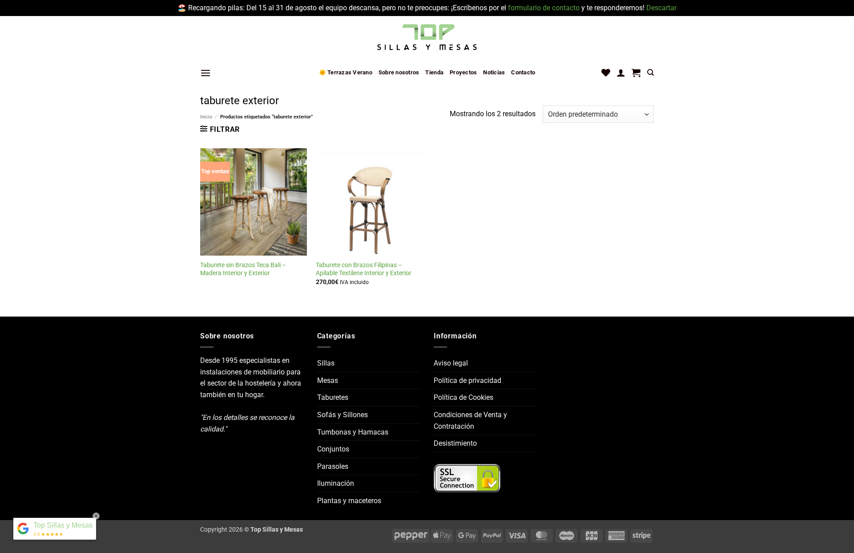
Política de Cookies (463, 397)
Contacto (523, 72)
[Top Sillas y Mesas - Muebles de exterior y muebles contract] (427, 37)
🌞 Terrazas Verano (345, 72)
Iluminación (335, 483)
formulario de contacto (544, 8)
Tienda (434, 72)
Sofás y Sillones (342, 415)
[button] (205, 73)
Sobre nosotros (399, 72)
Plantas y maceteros (349, 500)
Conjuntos (333, 449)
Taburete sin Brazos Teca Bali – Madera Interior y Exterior (243, 269)
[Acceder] (620, 72)
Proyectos (463, 72)
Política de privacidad (467, 380)
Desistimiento (455, 443)
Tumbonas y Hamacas (352, 432)
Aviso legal (451, 363)
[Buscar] (650, 72)
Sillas (325, 363)
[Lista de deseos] (605, 72)
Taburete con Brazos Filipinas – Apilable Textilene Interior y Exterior (363, 269)
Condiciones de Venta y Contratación (470, 421)
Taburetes (332, 397)
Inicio (206, 117)
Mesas (327, 380)
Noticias (494, 72)
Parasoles (332, 466)
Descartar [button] (661, 8)
